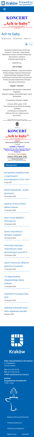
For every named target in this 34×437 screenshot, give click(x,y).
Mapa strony (11, 434)
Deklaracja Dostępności (15, 428)
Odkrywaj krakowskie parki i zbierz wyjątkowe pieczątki (16, 309)
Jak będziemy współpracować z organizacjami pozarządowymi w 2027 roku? (17, 176)
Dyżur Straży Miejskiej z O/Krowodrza (14, 219)
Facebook (25, 434)
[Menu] (4, 9)
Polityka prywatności (14, 423)
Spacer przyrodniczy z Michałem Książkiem (13, 233)
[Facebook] (26, 44)
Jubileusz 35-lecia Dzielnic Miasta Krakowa (15, 205)
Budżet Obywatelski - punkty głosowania (16, 192)
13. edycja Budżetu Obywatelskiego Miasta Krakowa (14, 280)
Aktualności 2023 (6, 38)
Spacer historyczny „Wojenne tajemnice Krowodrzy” (16, 264)
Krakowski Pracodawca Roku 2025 (16, 296)
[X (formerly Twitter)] (31, 44)
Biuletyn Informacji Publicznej (17, 417)
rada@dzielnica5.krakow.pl (19, 374)
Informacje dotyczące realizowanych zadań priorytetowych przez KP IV (15, 248)
